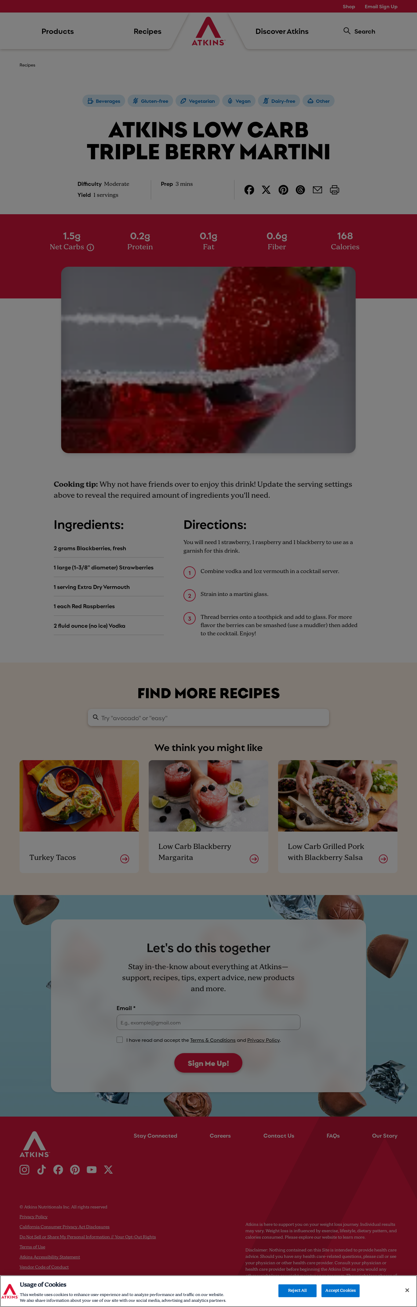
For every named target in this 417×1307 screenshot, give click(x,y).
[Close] (407, 1290)
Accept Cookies (340, 1290)
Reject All (297, 1290)
